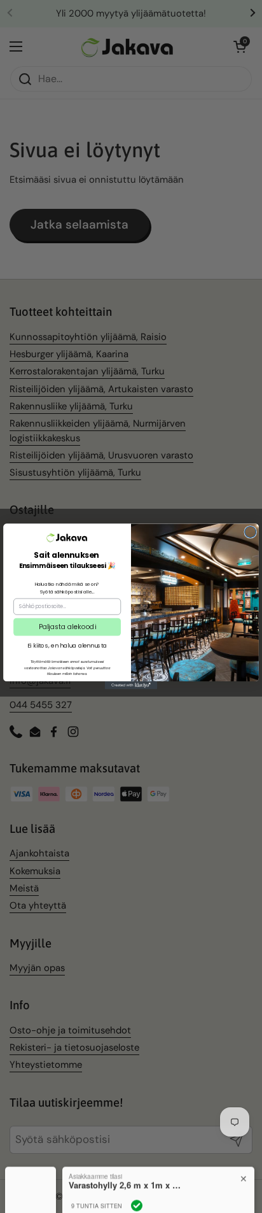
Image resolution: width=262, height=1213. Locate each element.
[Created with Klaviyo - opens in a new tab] (131, 685)
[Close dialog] (250, 532)
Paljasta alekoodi (67, 626)
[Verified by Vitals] (136, 1189)
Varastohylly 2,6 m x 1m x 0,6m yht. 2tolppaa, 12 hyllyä (126, 1169)
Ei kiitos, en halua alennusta (67, 645)
